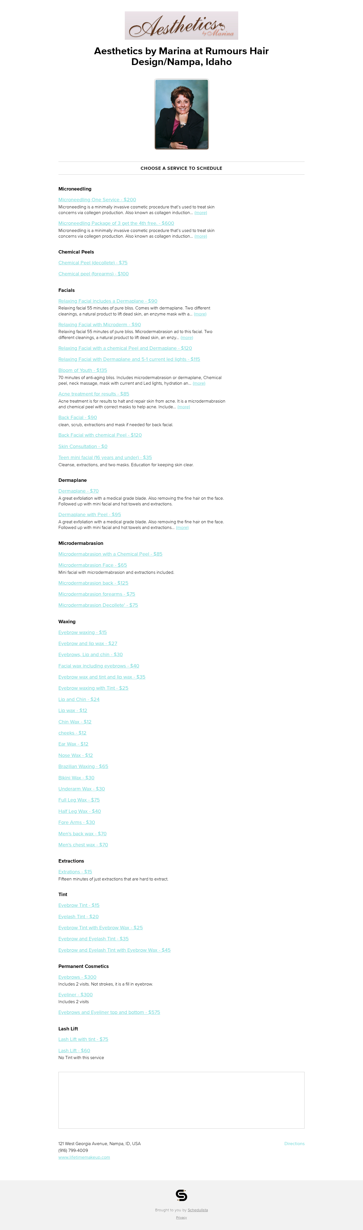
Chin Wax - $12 (75, 722)
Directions (294, 1143)
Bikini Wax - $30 (76, 778)
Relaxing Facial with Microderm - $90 (99, 324)
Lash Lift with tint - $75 (83, 1039)
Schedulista (198, 1210)
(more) (201, 212)
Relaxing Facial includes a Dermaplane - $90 (107, 301)
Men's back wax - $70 (82, 833)
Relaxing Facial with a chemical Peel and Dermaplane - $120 (125, 348)
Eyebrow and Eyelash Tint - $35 (93, 939)
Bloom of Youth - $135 (82, 370)
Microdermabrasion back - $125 (93, 583)
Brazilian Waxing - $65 (83, 766)
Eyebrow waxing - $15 (82, 632)
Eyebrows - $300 (77, 977)
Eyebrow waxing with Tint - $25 (93, 688)
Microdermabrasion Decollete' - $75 (98, 605)
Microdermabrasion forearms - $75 (96, 594)
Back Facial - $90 (77, 417)
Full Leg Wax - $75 (79, 800)
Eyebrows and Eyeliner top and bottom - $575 (109, 1012)
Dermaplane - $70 (78, 491)
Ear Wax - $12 (73, 744)
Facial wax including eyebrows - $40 (98, 666)
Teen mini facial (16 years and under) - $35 (105, 457)
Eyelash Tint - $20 (78, 916)
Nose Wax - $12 (75, 755)
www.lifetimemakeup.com (84, 1157)
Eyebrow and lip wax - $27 (87, 643)
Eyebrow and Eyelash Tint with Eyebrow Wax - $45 (114, 950)
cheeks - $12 (72, 733)
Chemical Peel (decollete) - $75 (93, 262)
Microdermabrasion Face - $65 (92, 565)
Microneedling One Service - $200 (97, 199)
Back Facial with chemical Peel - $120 (100, 435)
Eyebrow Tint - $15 (79, 905)
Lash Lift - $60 (74, 1050)
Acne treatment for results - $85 (93, 394)
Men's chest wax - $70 (83, 845)
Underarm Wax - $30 (81, 789)
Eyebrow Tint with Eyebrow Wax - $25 (100, 927)
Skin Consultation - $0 (82, 446)
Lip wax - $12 (72, 710)
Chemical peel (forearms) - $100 (93, 274)
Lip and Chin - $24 (79, 699)
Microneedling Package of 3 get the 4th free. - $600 (116, 223)
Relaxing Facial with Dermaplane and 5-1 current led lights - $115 (129, 359)
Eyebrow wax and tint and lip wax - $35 (101, 677)
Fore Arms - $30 (76, 822)
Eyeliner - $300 (75, 994)
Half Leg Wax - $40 (79, 811)
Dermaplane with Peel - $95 (89, 514)
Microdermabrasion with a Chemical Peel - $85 (110, 554)
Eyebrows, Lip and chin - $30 (90, 654)
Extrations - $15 (75, 872)
